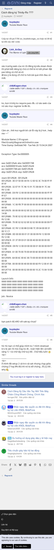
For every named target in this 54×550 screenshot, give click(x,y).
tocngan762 (13, 397)
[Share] (47, 32)
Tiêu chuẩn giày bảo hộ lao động (23, 450)
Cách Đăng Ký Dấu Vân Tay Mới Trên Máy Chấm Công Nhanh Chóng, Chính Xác (28, 392)
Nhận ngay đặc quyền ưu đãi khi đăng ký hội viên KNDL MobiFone (29, 408)
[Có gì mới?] (45, 3)
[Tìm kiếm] (50, 3)
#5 (51, 315)
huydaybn (8, 16)
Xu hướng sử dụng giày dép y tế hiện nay (32, 438)
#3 (51, 97)
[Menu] (4, 3)
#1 (51, 32)
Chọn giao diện (9, 514)
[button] (26, 519)
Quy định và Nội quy (9, 529)
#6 (51, 339)
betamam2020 (14, 428)
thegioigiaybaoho (15, 453)
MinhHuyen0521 (15, 413)
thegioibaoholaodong (16, 441)
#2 (51, 60)
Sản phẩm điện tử (26, 397)
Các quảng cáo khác (32, 413)
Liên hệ (4, 524)
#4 (51, 124)
